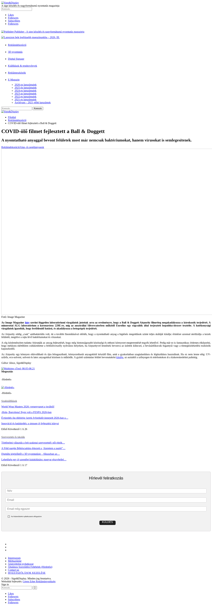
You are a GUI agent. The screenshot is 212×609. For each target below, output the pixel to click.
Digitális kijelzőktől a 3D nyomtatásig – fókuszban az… (30, 453)
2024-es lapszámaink (25, 90)
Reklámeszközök (17, 72)
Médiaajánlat (14, 561)
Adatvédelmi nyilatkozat (20, 564)
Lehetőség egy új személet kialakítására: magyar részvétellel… (33, 459)
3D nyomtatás (15, 51)
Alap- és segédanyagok (32, 147)
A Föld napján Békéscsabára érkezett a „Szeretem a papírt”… (33, 448)
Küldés (107, 522)
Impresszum (14, 558)
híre (27, 322)
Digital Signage (16, 58)
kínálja (119, 357)
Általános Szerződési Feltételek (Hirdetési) (30, 566)
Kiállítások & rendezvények (22, 65)
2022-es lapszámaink (25, 96)
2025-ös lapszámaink (26, 87)
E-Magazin (14, 79)
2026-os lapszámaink (26, 84)
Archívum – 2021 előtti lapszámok (33, 102)
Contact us (13, 569)
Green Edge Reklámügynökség (39, 581)
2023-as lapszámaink (25, 93)
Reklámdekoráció (17, 45)
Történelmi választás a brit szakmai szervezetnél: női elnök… (33, 442)
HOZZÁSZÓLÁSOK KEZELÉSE (27, 572)
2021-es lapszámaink (25, 99)
